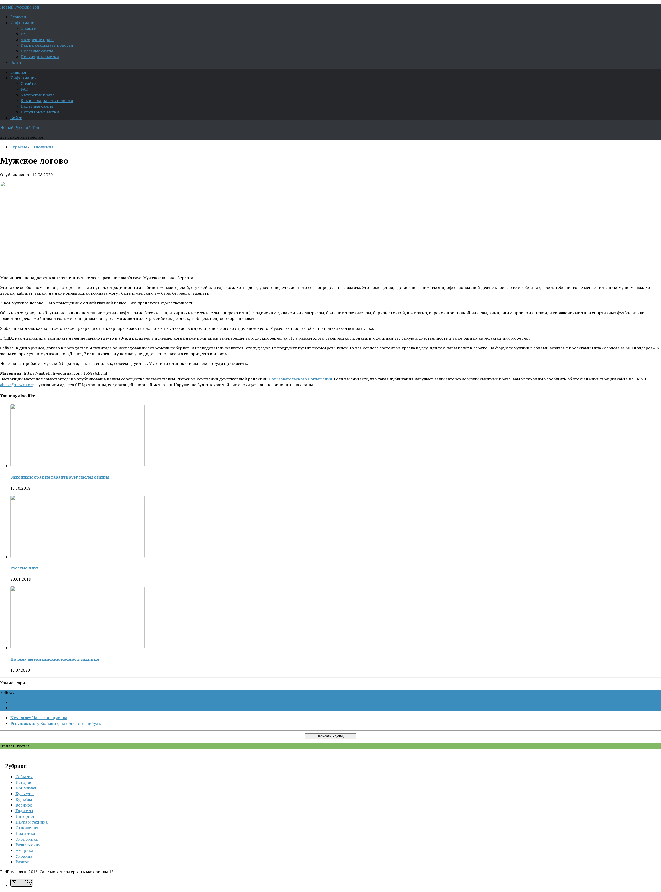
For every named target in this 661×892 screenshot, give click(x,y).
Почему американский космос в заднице (54, 659)
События (24, 776)
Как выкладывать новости (47, 45)
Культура (24, 793)
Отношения (41, 147)
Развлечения (28, 845)
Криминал (25, 788)
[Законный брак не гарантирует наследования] (77, 465)
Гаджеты (24, 810)
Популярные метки (40, 56)
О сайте (28, 28)
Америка (24, 850)
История (24, 782)
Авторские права (37, 39)
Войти (16, 62)
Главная (18, 17)
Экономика (26, 839)
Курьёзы (18, 147)
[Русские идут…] (77, 557)
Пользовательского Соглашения (300, 379)
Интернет (25, 816)
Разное (22, 862)
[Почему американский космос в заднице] (77, 648)
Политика (25, 833)
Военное (23, 805)
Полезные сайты (37, 51)
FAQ (24, 34)
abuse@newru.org (17, 384)
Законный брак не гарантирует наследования (60, 477)
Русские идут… (26, 568)
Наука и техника (31, 822)
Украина (23, 856)
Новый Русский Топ (19, 7)
